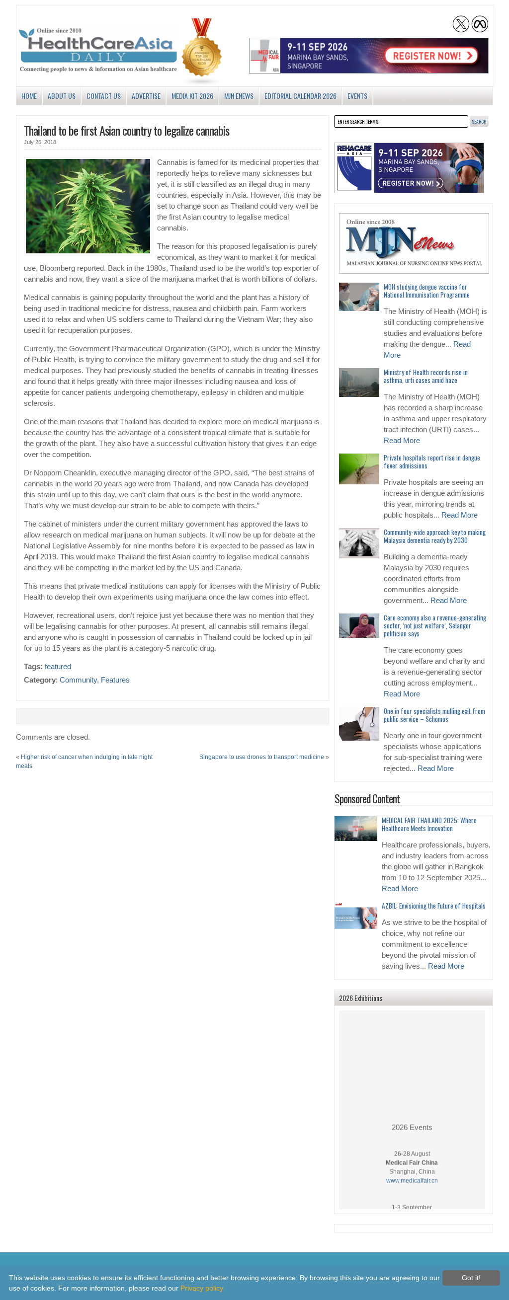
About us (62, 95)
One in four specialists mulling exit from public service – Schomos (434, 715)
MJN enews (239, 95)
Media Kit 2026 (192, 95)
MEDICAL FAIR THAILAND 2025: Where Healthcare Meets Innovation (429, 824)
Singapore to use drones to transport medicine (261, 757)
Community (78, 680)
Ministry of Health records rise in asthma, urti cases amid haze (426, 376)
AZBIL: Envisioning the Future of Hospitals (434, 906)
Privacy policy (201, 1288)
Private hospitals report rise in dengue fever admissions (432, 461)
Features (115, 680)
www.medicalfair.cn (412, 1173)
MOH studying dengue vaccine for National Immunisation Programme (427, 291)
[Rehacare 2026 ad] (409, 168)
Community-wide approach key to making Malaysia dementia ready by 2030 (435, 536)
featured (58, 667)
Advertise (146, 95)
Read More (402, 441)
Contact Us (103, 95)
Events (357, 95)
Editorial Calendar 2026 (300, 95)
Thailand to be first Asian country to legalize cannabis (126, 130)
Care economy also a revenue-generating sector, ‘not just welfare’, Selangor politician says (435, 625)
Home (29, 95)
